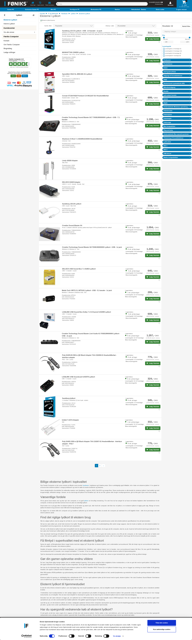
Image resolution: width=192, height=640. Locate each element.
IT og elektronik (53, 13)
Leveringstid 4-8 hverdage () (173, 53)
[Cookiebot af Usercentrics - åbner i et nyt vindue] (26, 636)
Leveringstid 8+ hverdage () (173, 55)
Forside (42, 13)
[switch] (71, 636)
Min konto (170, 5)
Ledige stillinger (9, 52)
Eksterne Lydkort (10, 20)
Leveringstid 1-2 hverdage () (173, 48)
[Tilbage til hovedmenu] (34, 15)
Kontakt (6, 41)
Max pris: (187, 39)
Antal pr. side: (110, 26)
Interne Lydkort (9, 24)
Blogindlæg (8, 48)
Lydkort (19, 15)
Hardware (64, 13)
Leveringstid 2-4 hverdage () (173, 51)
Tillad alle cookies (162, 623)
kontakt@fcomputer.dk (155, 2)
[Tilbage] (5, 15)
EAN (19, 75)
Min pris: (165, 39)
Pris (163, 35)
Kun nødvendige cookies (161, 629)
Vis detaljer (117, 636)
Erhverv (25, 75)
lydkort (86, 500)
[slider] (164, 37)
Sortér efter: (48, 26)
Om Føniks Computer (12, 45)
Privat (13, 75)
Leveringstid (166, 46)
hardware (86, 485)
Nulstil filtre (186, 26)
